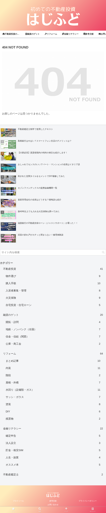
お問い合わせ (53, 505)
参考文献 (53, 501)
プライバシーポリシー (88, 501)
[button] (103, 252)
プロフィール (18, 501)
